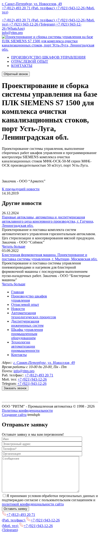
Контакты (19, 355)
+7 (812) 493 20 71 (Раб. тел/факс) (29, 8)
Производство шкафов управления (29, 298)
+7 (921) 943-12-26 (32, 379)
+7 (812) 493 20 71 (39, 375)
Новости (18, 309)
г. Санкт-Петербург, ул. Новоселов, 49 (32, 4)
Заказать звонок (15, 388)
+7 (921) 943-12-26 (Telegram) (32, 24)
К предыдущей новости (21, 189)
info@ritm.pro (12, 33)
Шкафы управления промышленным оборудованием (27, 334)
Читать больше (13, 246)
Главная (17, 292)
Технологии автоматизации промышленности (25, 346)
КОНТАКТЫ (21, 66)
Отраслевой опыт (25, 305)
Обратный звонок (16, 74)
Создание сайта (14, 415)
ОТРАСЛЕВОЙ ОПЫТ (29, 61)
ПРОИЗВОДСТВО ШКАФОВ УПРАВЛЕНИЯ (48, 57)
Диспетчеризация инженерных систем (27, 323)
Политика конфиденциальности (27, 410)
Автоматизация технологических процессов (33, 315)
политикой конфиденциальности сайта (33, 504)
